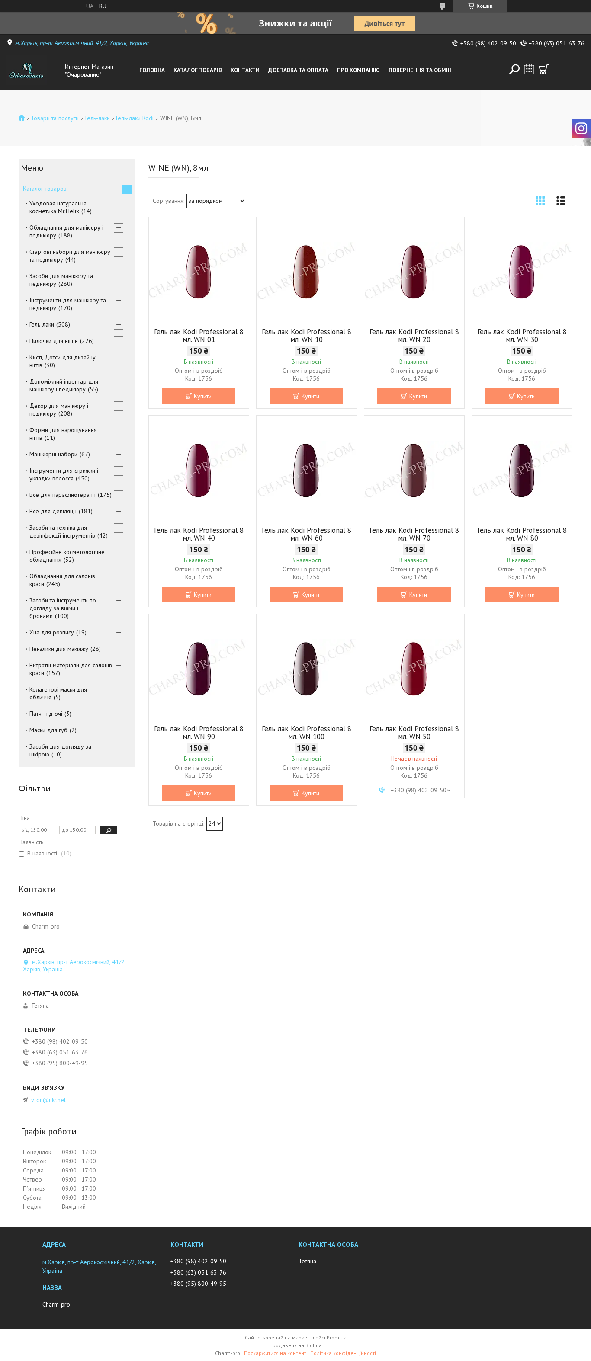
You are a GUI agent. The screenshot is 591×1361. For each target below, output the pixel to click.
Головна (152, 70)
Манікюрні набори (53, 454)
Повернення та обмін (420, 70)
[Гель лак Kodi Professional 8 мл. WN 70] (414, 470)
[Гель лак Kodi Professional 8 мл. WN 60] (307, 470)
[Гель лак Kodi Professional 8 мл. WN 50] (414, 668)
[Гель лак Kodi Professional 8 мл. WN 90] (199, 668)
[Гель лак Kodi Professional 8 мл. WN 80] (522, 470)
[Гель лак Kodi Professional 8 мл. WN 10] (307, 271)
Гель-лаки (97, 118)
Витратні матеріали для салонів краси (70, 669)
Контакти (245, 70)
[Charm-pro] (33, 70)
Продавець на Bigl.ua (295, 1345)
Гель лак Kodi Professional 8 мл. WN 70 (414, 534)
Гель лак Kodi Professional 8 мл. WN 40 (199, 534)
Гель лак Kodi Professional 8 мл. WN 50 (414, 732)
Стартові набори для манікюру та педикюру (69, 255)
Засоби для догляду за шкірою (60, 750)
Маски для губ (48, 730)
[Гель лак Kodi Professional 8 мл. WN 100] (307, 668)
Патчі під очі (45, 713)
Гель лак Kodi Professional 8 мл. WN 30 (522, 335)
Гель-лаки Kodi (135, 118)
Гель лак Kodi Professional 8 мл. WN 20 (414, 335)
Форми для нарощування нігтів (63, 434)
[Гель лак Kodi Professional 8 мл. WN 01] (199, 271)
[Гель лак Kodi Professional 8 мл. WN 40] (199, 470)
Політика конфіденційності (343, 1353)
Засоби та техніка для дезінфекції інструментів (62, 531)
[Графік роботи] (529, 69)
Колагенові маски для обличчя (58, 693)
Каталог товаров (45, 188)
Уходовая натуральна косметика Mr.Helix (58, 207)
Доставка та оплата (298, 70)
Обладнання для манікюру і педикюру (66, 231)
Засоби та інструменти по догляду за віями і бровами (62, 608)
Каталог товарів (197, 70)
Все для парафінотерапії (62, 495)
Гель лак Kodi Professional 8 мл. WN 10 (306, 335)
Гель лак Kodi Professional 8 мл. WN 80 (522, 534)
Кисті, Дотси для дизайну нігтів (62, 361)
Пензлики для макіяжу (58, 649)
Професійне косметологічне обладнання (67, 556)
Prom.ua (337, 1337)
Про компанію (358, 70)
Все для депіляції (53, 511)
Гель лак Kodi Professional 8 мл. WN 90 (199, 732)
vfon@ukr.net (48, 1099)
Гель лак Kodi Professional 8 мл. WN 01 (199, 335)
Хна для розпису (51, 632)
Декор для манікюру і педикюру (58, 409)
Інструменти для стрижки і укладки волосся (63, 474)
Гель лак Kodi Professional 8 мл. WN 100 (306, 732)
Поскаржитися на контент (275, 1353)
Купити (203, 396)
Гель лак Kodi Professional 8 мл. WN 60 (306, 534)
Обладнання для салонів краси (62, 580)
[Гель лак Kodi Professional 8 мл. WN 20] (414, 271)
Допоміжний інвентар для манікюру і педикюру (63, 385)
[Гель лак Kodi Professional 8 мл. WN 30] (522, 271)
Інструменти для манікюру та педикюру (67, 304)
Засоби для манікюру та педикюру (61, 280)
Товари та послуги (55, 118)
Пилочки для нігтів (53, 341)
